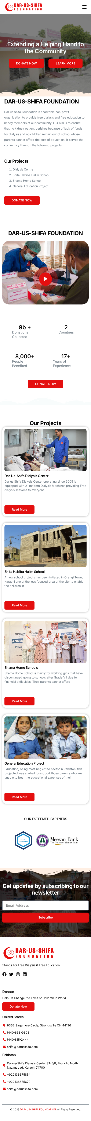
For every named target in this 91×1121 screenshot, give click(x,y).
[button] (45, 279)
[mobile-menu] (81, 7)
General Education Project (24, 763)
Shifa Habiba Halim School (24, 572)
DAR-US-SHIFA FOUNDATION (38, 1109)
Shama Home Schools (21, 667)
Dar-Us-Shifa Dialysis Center (26, 476)
